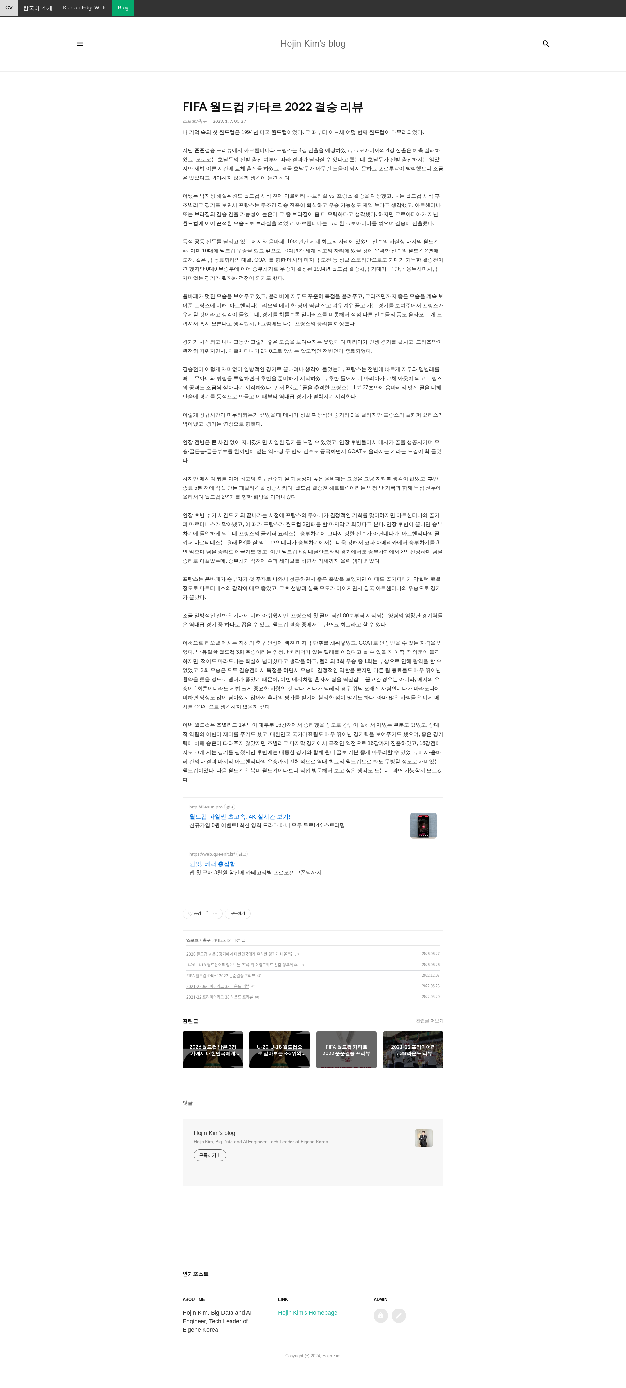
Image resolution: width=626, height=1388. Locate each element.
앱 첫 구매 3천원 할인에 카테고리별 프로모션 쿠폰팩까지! (256, 872)
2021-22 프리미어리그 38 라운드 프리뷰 (219, 997)
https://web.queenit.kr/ (212, 854)
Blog (123, 8)
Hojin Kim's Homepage (307, 1312)
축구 (207, 940)
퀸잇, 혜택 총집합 (212, 864)
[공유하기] (207, 914)
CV (9, 8)
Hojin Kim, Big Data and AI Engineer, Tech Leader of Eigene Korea (261, 1141)
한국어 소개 (37, 8)
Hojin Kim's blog (214, 1133)
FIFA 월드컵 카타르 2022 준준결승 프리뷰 (220, 976)
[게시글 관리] (215, 914)
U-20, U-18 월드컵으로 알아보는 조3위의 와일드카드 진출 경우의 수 (242, 965)
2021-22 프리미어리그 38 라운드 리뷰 (217, 986)
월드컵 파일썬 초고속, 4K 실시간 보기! (239, 816)
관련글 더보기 (430, 1020)
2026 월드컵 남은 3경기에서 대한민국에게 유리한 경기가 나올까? (239, 954)
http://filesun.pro (206, 806)
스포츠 (193, 940)
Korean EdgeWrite (85, 8)
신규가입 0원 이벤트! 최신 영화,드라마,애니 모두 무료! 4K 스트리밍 (267, 825)
